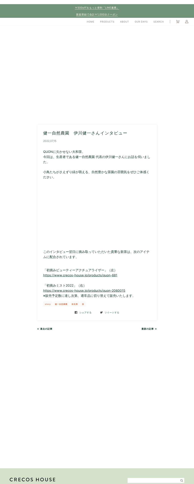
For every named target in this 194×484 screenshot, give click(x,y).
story (48, 304)
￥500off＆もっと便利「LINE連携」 (97, 7)
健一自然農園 (61, 304)
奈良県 (75, 304)
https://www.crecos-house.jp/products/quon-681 (80, 275)
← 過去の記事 (44, 328)
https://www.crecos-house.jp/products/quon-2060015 (84, 290)
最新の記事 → (149, 328)
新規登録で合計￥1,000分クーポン (97, 14)
